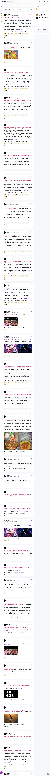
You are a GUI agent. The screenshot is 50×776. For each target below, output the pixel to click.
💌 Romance (22, 5)
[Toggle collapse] (2, 4)
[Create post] (1, 772)
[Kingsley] (5, 337)
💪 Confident (31, 5)
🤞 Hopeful (27, 5)
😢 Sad (5, 5)
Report (4, 37)
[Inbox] (42, 1)
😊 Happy (9, 5)
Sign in (48, 1)
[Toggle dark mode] (40, 1)
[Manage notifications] (48, 774)
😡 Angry (18, 5)
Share (26, 31)
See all (47, 5)
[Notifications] (44, 1)
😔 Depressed (14, 5)
